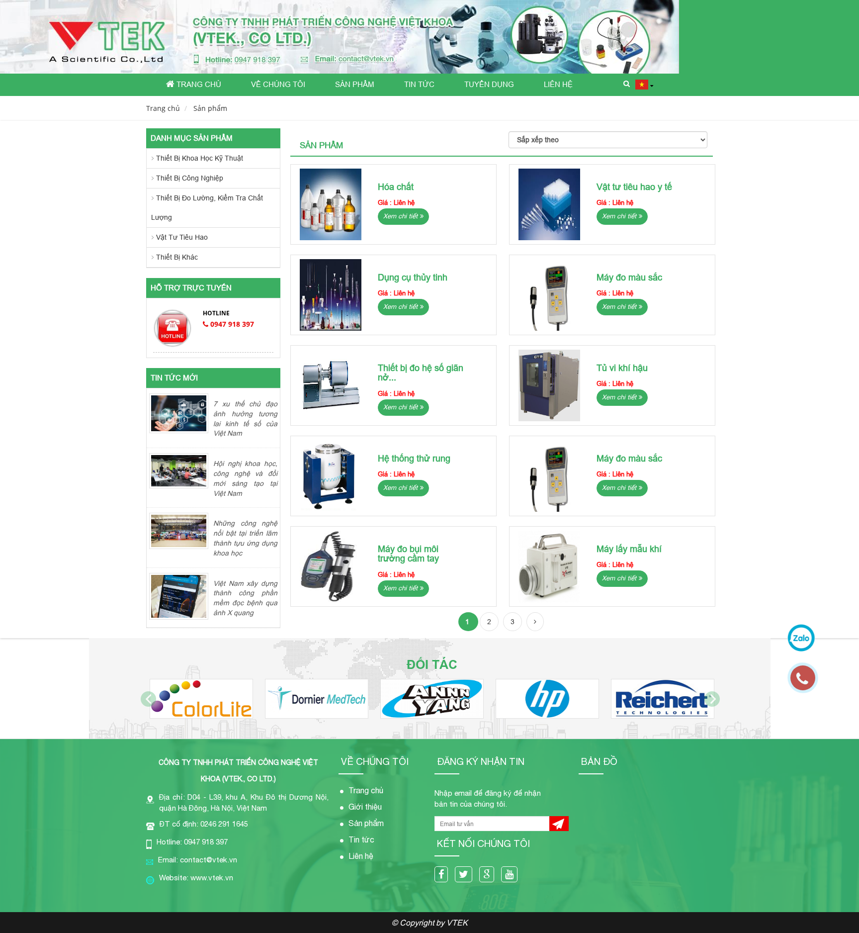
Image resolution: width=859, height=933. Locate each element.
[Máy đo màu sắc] (549, 295)
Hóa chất (396, 187)
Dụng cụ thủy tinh (412, 277)
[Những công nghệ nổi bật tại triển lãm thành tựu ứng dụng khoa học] (178, 530)
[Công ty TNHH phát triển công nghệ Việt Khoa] (339, 37)
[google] (489, 875)
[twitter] (466, 875)
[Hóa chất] (330, 204)
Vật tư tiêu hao (182, 237)
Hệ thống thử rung (414, 458)
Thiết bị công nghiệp (189, 178)
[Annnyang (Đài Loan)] (432, 699)
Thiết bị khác (177, 257)
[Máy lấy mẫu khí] (549, 566)
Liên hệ (558, 84)
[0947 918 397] (808, 683)
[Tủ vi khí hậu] (549, 385)
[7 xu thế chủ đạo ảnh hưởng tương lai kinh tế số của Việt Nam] (178, 413)
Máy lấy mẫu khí (629, 549)
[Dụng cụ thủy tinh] (330, 295)
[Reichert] (662, 699)
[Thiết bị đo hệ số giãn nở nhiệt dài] (330, 385)
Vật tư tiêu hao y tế (634, 187)
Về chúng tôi (278, 84)
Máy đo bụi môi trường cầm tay (408, 554)
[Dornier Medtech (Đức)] (316, 699)
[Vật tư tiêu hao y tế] (549, 204)
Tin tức (419, 84)
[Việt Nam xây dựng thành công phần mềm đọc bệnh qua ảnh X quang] (178, 596)
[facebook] (443, 875)
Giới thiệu (365, 806)
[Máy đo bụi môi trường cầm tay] (330, 566)
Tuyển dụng (489, 84)
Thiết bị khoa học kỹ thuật (199, 158)
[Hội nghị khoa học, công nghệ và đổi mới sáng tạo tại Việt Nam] (178, 470)
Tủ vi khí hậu (622, 368)
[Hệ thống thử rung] (330, 476)
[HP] (547, 699)
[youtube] (511, 875)
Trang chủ (197, 84)
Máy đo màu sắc (629, 277)
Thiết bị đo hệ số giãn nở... (420, 373)
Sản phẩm (354, 84)
